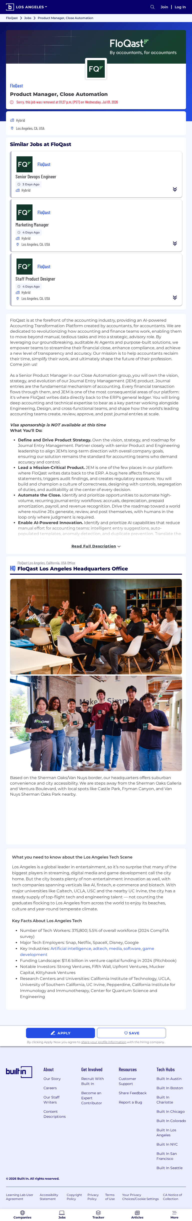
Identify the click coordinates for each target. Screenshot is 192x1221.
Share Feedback (132, 1093)
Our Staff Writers (52, 1100)
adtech (100, 948)
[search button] (152, 7)
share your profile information (103, 1042)
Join (164, 7)
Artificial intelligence (70, 948)
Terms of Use (110, 1197)
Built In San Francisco (166, 1156)
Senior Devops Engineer (36, 176)
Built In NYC (167, 1144)
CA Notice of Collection (172, 1197)
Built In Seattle (169, 1168)
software (132, 948)
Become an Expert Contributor (91, 1098)
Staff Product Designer (35, 279)
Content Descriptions (55, 1114)
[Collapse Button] (175, 189)
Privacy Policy (93, 1197)
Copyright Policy (74, 1197)
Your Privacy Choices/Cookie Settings (140, 1197)
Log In (180, 7)
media (115, 948)
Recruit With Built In (92, 1081)
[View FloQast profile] (96, 47)
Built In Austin (169, 1078)
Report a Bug (130, 1102)
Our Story (52, 1078)
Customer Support (127, 1081)
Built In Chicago (170, 1111)
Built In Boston (169, 1088)
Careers (50, 1088)
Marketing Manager (32, 224)
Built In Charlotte (164, 1100)
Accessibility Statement (49, 1197)
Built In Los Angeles (166, 1132)
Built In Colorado (171, 1121)
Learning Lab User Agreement (19, 1197)
